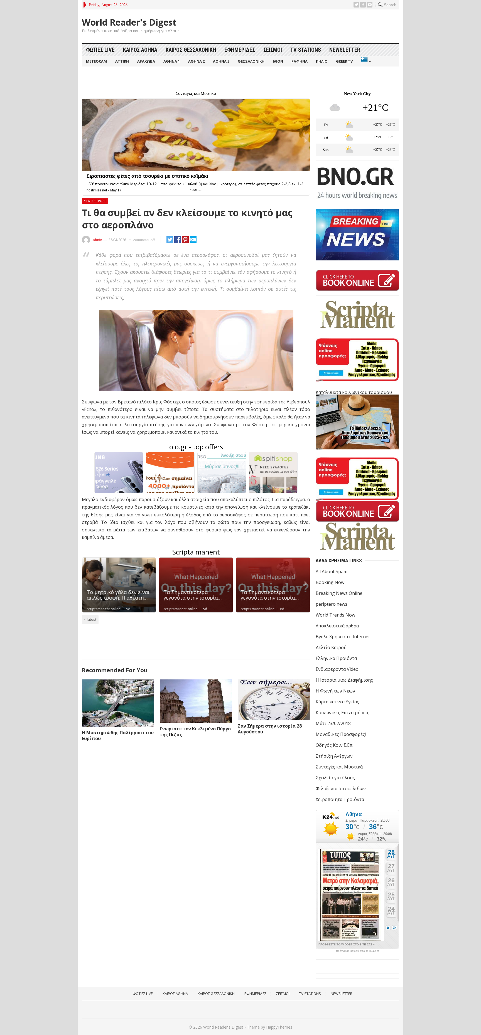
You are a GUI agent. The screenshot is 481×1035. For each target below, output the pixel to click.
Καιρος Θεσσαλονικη (191, 49)
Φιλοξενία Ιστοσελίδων (341, 788)
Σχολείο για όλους (335, 778)
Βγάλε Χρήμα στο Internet (343, 637)
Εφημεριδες (239, 49)
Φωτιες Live (100, 49)
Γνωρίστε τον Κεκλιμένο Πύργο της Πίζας (195, 732)
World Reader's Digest (129, 22)
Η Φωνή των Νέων (335, 691)
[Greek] (365, 61)
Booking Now (330, 582)
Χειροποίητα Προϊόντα (340, 799)
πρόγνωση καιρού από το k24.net (357, 951)
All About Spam (331, 571)
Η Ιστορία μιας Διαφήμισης (344, 680)
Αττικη (122, 61)
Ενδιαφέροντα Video (337, 669)
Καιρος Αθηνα (140, 49)
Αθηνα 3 (221, 61)
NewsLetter (344, 49)
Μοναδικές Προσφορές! (341, 734)
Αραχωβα (146, 61)
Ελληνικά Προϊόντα (336, 658)
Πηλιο (322, 61)
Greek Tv (344, 61)
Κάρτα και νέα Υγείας (337, 702)
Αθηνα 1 (171, 61)
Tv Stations (305, 49)
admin (97, 239)
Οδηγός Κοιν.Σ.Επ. (334, 745)
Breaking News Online (339, 593)
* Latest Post (95, 201)
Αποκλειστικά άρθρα (337, 626)
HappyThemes (279, 1027)
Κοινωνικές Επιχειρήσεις (342, 712)
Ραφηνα (299, 61)
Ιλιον (278, 61)
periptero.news (331, 604)
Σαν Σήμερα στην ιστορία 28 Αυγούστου (270, 729)
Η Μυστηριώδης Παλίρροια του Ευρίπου (118, 735)
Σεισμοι (272, 49)
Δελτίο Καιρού (331, 647)
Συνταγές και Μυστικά (339, 767)
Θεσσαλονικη (251, 61)
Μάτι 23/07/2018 (333, 723)
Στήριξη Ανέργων (334, 756)
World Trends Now (335, 615)
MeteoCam (96, 61)
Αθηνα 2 (196, 61)
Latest (91, 619)
